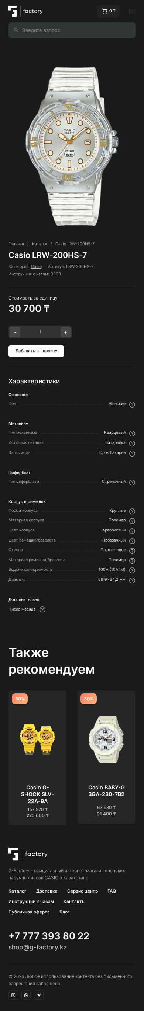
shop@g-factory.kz (37, 947)
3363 (56, 274)
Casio (36, 266)
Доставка (47, 891)
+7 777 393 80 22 (48, 936)
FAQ (111, 891)
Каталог (17, 891)
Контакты (74, 901)
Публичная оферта (29, 912)
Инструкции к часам (31, 901)
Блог (64, 912)
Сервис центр (82, 891)
